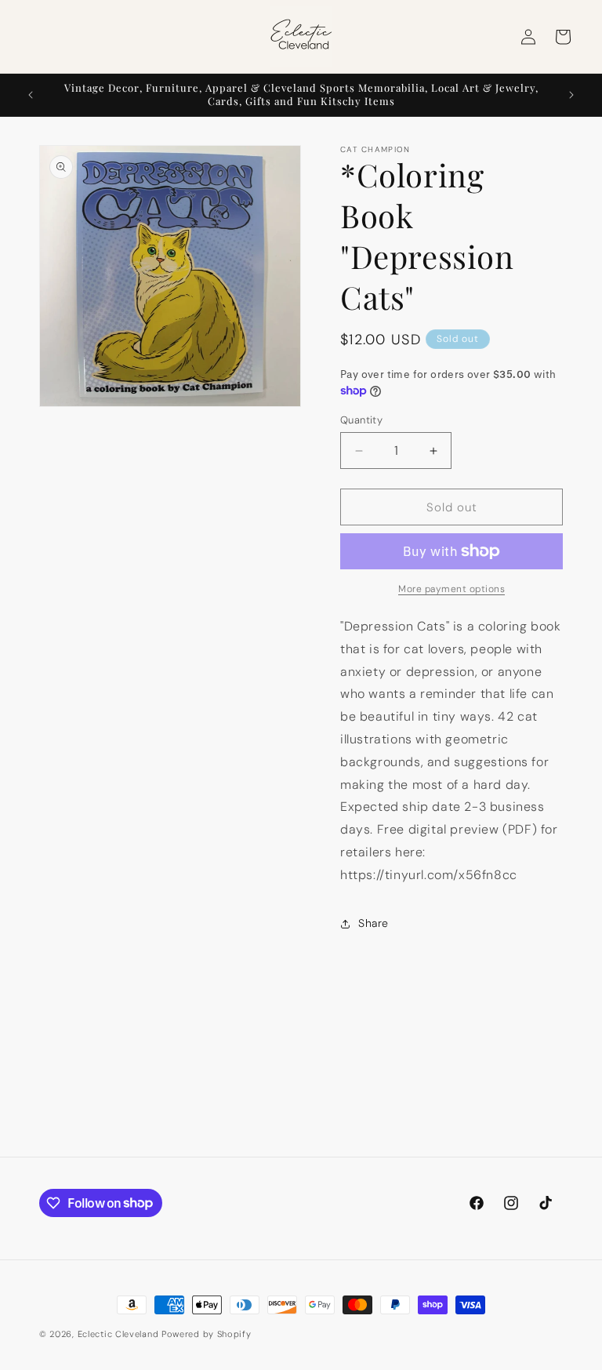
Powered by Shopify (206, 1333)
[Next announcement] (571, 95)
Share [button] (373, 923)
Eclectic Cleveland (118, 1333)
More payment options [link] (451, 589)
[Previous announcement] (30, 95)
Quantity (361, 420)
